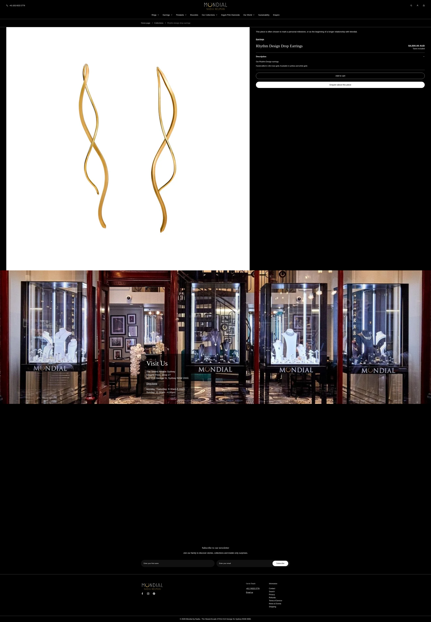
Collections (158, 23)
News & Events (275, 604)
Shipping (272, 607)
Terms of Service (275, 601)
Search (272, 591)
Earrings (260, 39)
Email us (249, 592)
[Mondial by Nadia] (215, 6)
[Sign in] (417, 5)
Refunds (272, 598)
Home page (145, 23)
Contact (272, 588)
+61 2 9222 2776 (252, 588)
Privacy (272, 595)
